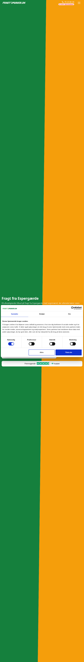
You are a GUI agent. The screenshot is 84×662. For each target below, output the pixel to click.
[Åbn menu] (79, 3)
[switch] (32, 343)
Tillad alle (68, 352)
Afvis (42, 352)
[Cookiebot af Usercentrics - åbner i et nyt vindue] (73, 308)
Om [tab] (69, 314)
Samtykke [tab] (14, 314)
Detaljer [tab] (42, 314)
